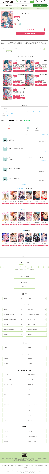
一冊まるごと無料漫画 (33, 436)
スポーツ (30, 399)
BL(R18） (6, 420)
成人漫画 (30, 415)
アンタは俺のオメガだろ (29, 222)
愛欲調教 (36, 201)
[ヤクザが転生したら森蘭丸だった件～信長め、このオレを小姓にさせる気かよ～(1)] (21, 191)
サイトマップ (31, 465)
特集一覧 (24, 286)
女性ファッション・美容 (33, 314)
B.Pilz (8, 115)
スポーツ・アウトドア (9, 329)
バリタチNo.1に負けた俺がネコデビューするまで (44, 201)
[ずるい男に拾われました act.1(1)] (13, 191)
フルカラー (24, 269)
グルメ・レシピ (31, 319)
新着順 (29, 347)
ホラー (29, 389)
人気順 (29, 298)
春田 (7, 111)
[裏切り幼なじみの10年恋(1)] (5, 191)
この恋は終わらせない (44, 243)
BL (12, 8)
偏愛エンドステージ (36, 243)
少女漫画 (6, 363)
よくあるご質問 (25, 465)
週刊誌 (5, 309)
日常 (5, 394)
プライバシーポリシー (5, 465)
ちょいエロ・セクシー (6, 267)
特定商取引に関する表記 (39, 465)
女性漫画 (30, 363)
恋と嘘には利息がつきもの (28, 243)
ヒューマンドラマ (8, 379)
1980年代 (36, 267)
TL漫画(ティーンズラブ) (9, 431)
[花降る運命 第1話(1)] (21, 233)
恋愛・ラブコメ (31, 374)
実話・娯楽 (30, 309)
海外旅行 (30, 334)
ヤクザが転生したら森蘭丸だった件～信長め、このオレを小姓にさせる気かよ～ (21, 201)
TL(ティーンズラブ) (32, 404)
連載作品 (30, 420)
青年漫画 (30, 358)
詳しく (22, 68)
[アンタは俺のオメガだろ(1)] (29, 212)
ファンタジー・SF (8, 384)
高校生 (31, 269)
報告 (45, 141)
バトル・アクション (32, 379)
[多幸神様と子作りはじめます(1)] (29, 191)
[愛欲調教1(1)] (36, 191)
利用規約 (19, 465)
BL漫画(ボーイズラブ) (33, 431)
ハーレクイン (17, 267)
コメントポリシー (13, 465)
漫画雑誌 (6, 441)
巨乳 (24, 267)
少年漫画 (6, 358)
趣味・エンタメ (31, 324)
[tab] (8, 5)
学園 (29, 394)
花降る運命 (21, 243)
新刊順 (5, 298)
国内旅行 (6, 334)
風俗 (18, 269)
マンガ (8, 8)
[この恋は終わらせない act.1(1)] (44, 233)
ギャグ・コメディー (8, 399)
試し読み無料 (30, 29)
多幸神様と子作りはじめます (29, 201)
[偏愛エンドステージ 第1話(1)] (36, 233)
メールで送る (20, 120)
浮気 (47, 267)
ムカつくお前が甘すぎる (13, 243)
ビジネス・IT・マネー (9, 314)
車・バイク (6, 324)
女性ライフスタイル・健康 (10, 319)
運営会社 (46, 465)
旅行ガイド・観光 (32, 441)
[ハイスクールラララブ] (7, 12)
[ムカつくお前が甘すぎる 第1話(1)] (13, 233)
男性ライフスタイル (32, 329)
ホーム (3, 8)
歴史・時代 (6, 404)
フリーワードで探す (24, 276)
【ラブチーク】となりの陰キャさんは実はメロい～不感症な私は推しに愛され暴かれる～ (6, 243)
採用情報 (25, 467)
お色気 (29, 267)
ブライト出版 (10, 113)
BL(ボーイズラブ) (18, 8)
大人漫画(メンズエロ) (9, 436)
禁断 (42, 267)
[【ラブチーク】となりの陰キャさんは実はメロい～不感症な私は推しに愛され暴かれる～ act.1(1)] (5, 233)
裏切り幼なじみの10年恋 (6, 201)
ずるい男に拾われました (13, 201)
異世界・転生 (31, 384)
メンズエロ (6, 415)
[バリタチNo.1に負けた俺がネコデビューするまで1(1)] (44, 191)
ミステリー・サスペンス (9, 389)
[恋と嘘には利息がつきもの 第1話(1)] (28, 233)
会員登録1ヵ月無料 (30, 33)
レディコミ (6, 410)
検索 (32, 1)
